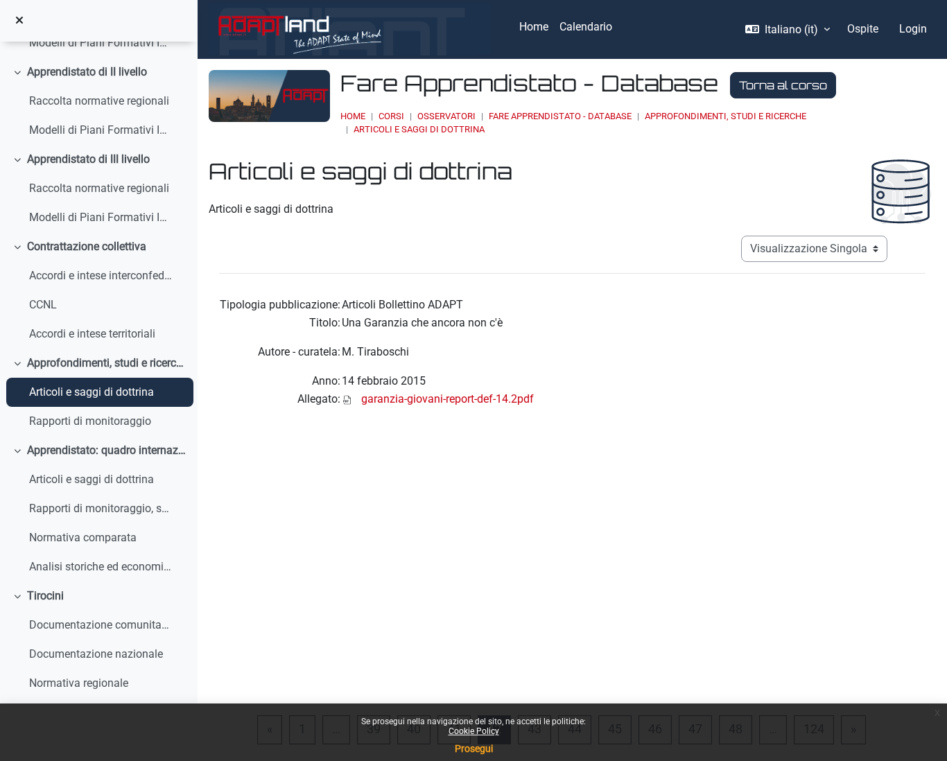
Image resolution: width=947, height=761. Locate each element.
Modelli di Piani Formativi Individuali (101, 42)
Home (352, 116)
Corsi (391, 116)
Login (913, 28)
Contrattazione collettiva (86, 246)
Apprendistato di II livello (87, 71)
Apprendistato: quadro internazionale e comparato (107, 450)
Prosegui (474, 748)
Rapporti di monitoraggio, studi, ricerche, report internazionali (101, 508)
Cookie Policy (474, 731)
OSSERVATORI (446, 116)
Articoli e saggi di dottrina (91, 392)
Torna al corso (783, 85)
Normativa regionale (78, 683)
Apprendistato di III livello (88, 159)
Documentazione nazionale (96, 654)
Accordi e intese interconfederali (101, 275)
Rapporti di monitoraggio (90, 421)
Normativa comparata (83, 537)
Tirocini (45, 595)
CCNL (43, 304)
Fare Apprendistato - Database (560, 116)
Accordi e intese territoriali (92, 333)
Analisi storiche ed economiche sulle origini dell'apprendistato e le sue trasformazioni (101, 566)
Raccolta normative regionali (99, 100)
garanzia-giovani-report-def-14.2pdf (447, 398)
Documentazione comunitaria (101, 624)
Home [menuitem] (533, 26)
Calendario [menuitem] (585, 26)
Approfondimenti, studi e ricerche (107, 362)
